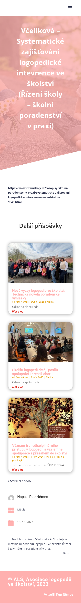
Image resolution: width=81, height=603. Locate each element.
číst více (17, 311)
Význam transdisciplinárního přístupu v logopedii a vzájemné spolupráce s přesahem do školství (39, 449)
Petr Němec (22, 301)
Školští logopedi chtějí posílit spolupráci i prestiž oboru (35, 372)
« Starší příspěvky (19, 481)
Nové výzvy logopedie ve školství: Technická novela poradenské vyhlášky (38, 294)
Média (50, 301)
